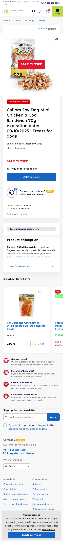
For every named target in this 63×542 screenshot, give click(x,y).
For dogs (29, 20)
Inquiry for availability (24, 168)
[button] (34, 11)
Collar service (39, 489)
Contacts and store (13, 484)
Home (6, 20)
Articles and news (42, 504)
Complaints (9, 489)
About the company (14, 499)
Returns (36, 484)
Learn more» (48, 529)
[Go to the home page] (13, 11)
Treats (42, 20)
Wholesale (38, 499)
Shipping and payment (16, 494)
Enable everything (31, 535)
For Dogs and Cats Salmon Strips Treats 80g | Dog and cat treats (26, 325)
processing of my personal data (27, 428)
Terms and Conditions (15, 504)
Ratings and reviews (43, 509)
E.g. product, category (23, 26)
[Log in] (40, 11)
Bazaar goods (40, 494)
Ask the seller (31, 176)
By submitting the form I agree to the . (31, 427)
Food (17, 20)
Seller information (17, 214)
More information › (17, 148)
